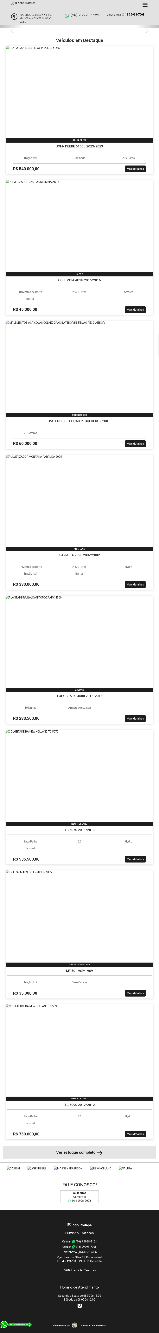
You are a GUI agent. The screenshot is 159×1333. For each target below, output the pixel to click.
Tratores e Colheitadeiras (92, 1325)
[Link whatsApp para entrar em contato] (16, 1331)
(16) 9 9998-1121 (85, 15)
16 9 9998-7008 (81, 1200)
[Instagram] (80, 1305)
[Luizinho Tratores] (79, 1225)
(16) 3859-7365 (87, 1252)
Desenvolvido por (61, 1325)
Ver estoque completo (76, 1152)
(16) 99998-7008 (86, 1246)
